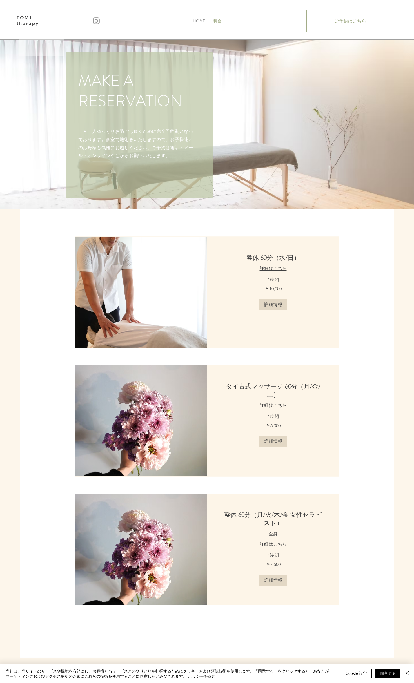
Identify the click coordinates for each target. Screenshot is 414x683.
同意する (388, 673)
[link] (273, 258)
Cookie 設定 (356, 673)
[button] (273, 304)
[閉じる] (407, 673)
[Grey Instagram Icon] (96, 20)
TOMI (24, 17)
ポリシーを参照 (202, 676)
